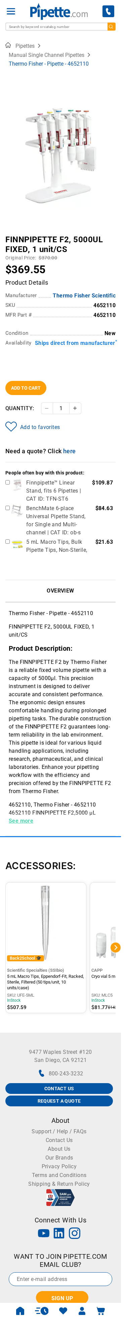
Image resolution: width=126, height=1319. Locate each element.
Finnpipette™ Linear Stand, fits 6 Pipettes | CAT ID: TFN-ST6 (53, 490)
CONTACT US (59, 1088)
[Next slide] (111, 235)
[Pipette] (59, 11)
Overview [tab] (60, 590)
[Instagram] (74, 1234)
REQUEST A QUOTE (59, 1101)
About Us (59, 1149)
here (69, 451)
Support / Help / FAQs (59, 1131)
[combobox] (60, 27)
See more (21, 821)
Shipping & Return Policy (59, 1184)
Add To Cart (26, 388)
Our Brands (59, 1157)
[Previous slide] (10, 235)
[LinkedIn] (59, 1234)
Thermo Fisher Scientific (84, 295)
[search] (112, 27)
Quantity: (19, 408)
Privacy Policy (59, 1166)
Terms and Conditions (59, 1175)
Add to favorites (40, 427)
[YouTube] (43, 1234)
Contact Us (59, 1140)
